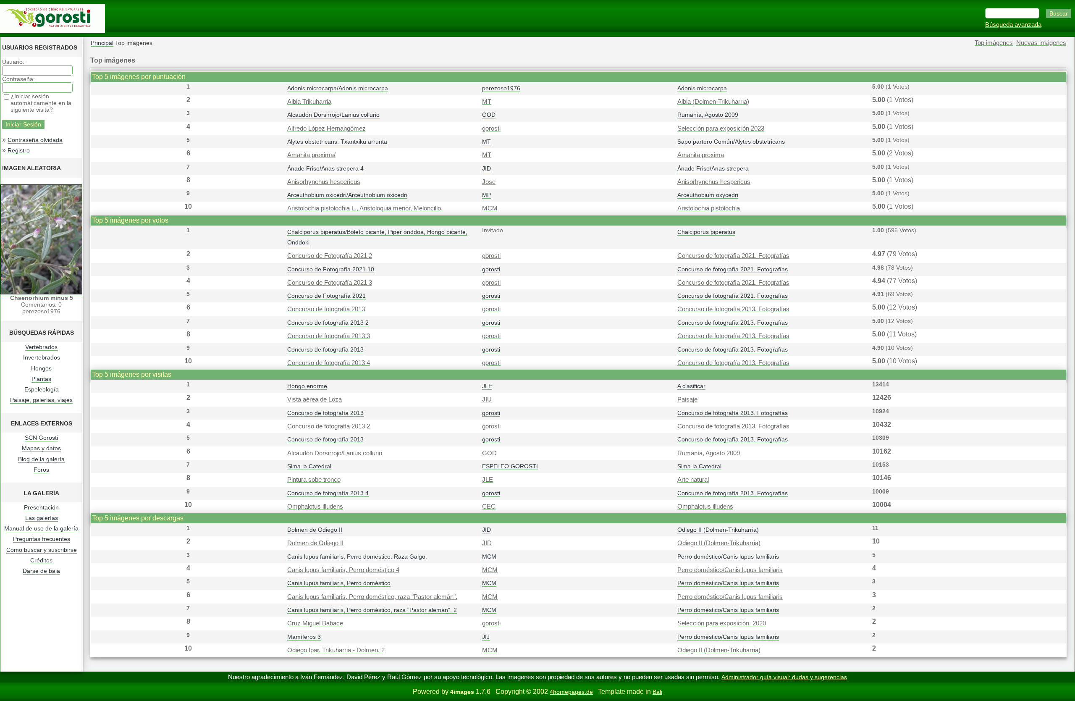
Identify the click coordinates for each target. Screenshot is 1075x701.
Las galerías (41, 518)
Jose (489, 182)
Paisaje (687, 399)
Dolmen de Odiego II (314, 529)
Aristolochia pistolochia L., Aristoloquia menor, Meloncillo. (365, 208)
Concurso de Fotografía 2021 (326, 295)
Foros (41, 469)
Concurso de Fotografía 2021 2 (329, 255)
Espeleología (41, 389)
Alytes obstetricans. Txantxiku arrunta (337, 141)
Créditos (41, 560)
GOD (489, 114)
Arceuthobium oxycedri (707, 195)
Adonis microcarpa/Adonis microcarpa (337, 88)
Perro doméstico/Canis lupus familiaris (728, 556)
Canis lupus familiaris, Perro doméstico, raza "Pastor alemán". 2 (372, 609)
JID (486, 168)
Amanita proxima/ (311, 155)
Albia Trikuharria (309, 101)
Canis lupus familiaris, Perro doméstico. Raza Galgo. (357, 556)
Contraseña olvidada (35, 140)
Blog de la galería (41, 459)
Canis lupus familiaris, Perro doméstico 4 (343, 570)
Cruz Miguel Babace (315, 623)
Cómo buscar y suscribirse (41, 549)
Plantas (41, 378)
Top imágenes (994, 42)
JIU (487, 399)
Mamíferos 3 (304, 636)
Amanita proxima (700, 155)
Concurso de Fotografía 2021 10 (330, 269)
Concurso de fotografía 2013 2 (328, 322)
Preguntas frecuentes (41, 539)
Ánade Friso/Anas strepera (713, 168)
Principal (102, 42)
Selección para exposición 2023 (720, 128)
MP (486, 195)
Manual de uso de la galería (41, 528)
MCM (490, 208)
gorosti (491, 128)
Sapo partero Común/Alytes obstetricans (731, 141)
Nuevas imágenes (1041, 42)
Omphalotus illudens (315, 506)
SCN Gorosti (41, 437)
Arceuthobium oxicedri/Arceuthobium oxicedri (347, 195)
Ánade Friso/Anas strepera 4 (325, 168)
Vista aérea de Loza (314, 399)
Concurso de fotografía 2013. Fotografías (733, 309)
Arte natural (693, 479)
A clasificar (691, 386)
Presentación (41, 507)
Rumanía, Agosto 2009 (707, 114)
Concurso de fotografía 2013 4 (328, 363)
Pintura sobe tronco (314, 479)
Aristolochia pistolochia (708, 208)
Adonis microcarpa (702, 88)
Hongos (41, 368)
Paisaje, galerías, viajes (41, 399)
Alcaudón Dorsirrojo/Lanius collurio (333, 114)
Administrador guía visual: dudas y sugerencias (784, 677)
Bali (657, 691)
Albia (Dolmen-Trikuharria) (713, 101)
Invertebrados (41, 357)
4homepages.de (571, 691)
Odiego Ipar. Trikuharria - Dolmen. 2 (336, 650)
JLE (487, 386)
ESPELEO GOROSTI (510, 466)
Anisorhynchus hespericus (323, 182)
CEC (489, 506)
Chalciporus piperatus (706, 231)
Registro (19, 150)
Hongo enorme (307, 386)
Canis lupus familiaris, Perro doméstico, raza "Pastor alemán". (372, 596)
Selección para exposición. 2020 (721, 623)
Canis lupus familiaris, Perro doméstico (339, 583)
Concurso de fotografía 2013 (326, 309)
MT (486, 101)
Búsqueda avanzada (1013, 24)
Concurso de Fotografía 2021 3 (329, 282)
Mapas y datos (41, 448)
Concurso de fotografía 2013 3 (328, 336)
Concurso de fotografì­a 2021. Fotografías (733, 255)
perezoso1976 (501, 88)
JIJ (486, 636)
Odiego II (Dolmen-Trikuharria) (718, 529)
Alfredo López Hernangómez (326, 128)
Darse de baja (41, 570)
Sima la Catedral (309, 466)
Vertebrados (41, 347)
